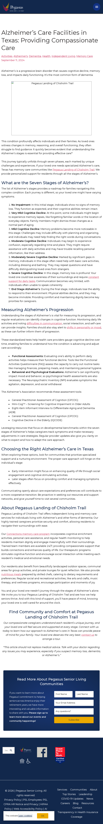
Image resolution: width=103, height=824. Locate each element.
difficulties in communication (44, 323)
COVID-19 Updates (72, 798)
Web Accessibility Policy (28, 808)
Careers (65, 803)
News (90, 798)
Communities (78, 789)
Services (62, 789)
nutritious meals (11, 574)
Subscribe (74, 720)
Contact (77, 807)
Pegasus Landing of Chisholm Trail (74, 169)
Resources (88, 803)
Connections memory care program (28, 534)
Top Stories (69, 794)
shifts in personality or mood (84, 327)
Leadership (85, 794)
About (93, 789)
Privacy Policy (12, 799)
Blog (75, 803)
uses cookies (25, 815)
